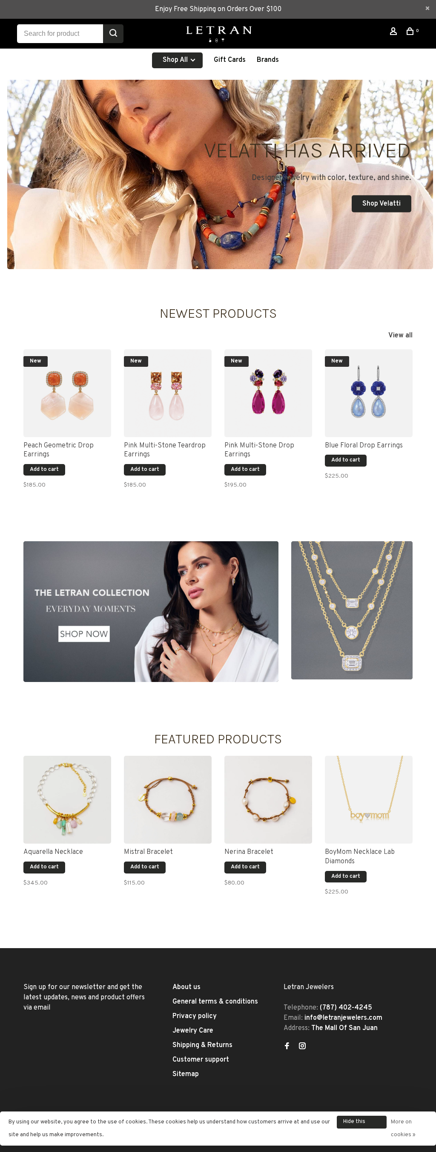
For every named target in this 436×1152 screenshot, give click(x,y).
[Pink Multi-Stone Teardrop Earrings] (168, 393)
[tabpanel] (67, 424)
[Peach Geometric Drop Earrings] (67, 393)
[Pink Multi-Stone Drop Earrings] (268, 393)
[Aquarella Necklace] (67, 800)
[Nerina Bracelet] (268, 800)
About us (186, 987)
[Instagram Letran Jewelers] (302, 1047)
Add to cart (44, 469)
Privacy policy (194, 1016)
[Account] (394, 33)
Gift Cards (230, 60)
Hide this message (355, 1123)
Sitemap (185, 1074)
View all (400, 335)
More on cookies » (403, 1128)
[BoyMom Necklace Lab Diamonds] (369, 800)
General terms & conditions (215, 1002)
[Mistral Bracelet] (168, 800)
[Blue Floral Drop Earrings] (369, 393)
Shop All (176, 60)
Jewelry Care (192, 1031)
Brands (268, 60)
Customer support (200, 1060)
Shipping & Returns (202, 1045)
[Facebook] (287, 1047)
